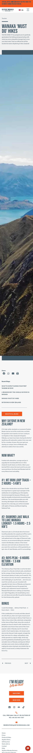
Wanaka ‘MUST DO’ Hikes (10, 398)
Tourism (4, 18)
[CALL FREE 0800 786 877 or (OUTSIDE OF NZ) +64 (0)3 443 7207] (16, 712)
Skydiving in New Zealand (11, 402)
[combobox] (21, 10)
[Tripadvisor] (19, 707)
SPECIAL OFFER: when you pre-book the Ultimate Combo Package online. (16, 3)
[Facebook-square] (9, 707)
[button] (4, 373)
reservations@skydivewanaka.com (16, 725)
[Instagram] (14, 707)
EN (22, 10)
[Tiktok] (23, 707)
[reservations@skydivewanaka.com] (16, 722)
